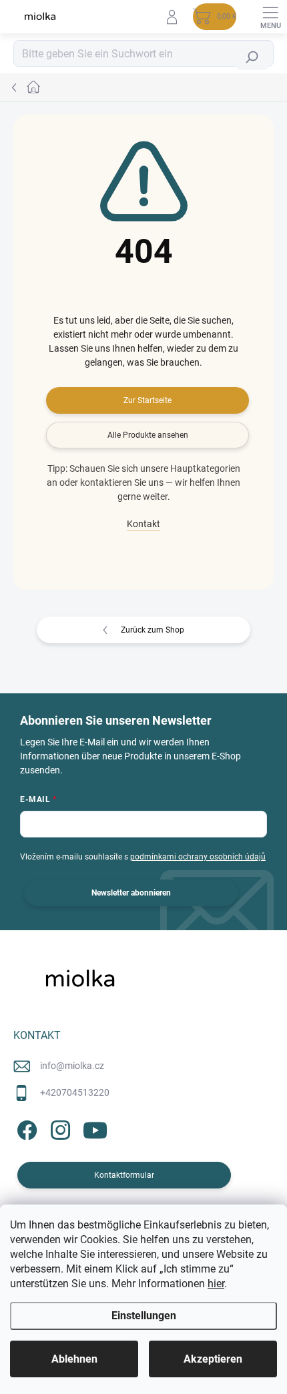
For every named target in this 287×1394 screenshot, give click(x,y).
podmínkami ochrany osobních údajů (198, 856)
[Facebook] (25, 1128)
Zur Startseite (147, 400)
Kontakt (143, 523)
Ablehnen (74, 1359)
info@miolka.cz (72, 1065)
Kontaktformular (124, 1175)
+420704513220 (74, 1092)
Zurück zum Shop (152, 630)
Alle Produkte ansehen (147, 435)
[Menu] (270, 16)
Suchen (255, 57)
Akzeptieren (213, 1359)
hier (216, 1283)
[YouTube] (95, 1128)
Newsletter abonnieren (131, 893)
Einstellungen (143, 1315)
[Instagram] (58, 1128)
